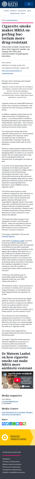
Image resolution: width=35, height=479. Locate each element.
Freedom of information (11, 462)
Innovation (22, 11)
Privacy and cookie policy (12, 467)
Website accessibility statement (14, 472)
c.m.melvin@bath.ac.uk (10, 401)
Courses (6, 11)
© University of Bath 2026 (12, 452)
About (23, 13)
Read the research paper (18, 437)
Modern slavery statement (12, 464)
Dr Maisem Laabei (17, 241)
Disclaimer (6, 459)
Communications (12, 20)
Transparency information (12, 470)
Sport (29, 11)
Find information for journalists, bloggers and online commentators (17, 413)
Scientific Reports (8, 236)
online (29, 348)
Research (13, 11)
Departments (15, 13)
